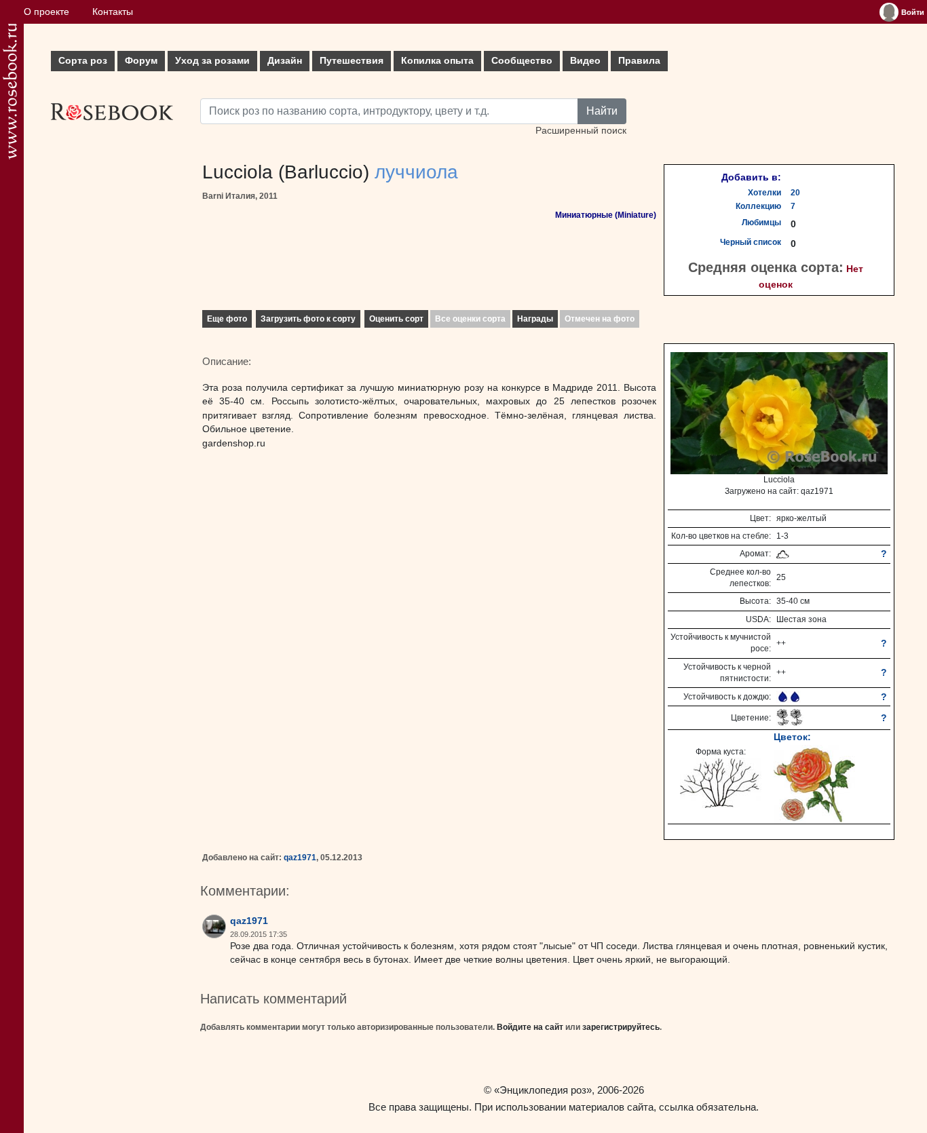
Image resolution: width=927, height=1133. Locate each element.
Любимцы (761, 222)
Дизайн (284, 61)
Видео (585, 61)
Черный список (750, 242)
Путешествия (351, 61)
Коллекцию (758, 206)
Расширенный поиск (580, 131)
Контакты (112, 12)
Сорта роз (82, 61)
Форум (141, 61)
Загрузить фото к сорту (308, 319)
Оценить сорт (396, 319)
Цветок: (792, 736)
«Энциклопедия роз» (543, 1090)
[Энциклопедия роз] (10, 91)
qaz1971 (300, 857)
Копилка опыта (437, 61)
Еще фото (227, 319)
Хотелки (764, 193)
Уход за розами (212, 61)
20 (795, 193)
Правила (639, 61)
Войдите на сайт (530, 1027)
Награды (535, 319)
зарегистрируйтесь (621, 1027)
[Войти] (888, 12)
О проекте (46, 12)
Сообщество (521, 61)
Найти (602, 111)
